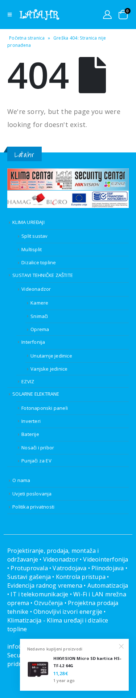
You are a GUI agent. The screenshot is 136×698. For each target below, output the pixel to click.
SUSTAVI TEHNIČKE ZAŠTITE (42, 275)
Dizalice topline (38, 262)
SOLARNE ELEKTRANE (35, 394)
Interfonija (33, 342)
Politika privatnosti (33, 506)
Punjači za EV (36, 460)
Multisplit (31, 249)
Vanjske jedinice (48, 369)
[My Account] (107, 14)
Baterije (30, 434)
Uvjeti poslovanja (31, 493)
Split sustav (34, 236)
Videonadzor (36, 289)
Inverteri (31, 421)
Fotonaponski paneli (44, 408)
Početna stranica (27, 38)
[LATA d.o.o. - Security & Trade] (39, 15)
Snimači (39, 316)
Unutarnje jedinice (51, 355)
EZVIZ (27, 381)
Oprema (39, 329)
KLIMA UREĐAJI (28, 222)
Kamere (39, 302)
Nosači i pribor (37, 447)
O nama (21, 480)
